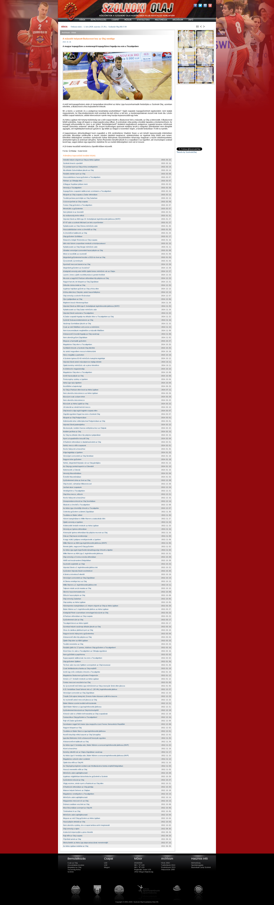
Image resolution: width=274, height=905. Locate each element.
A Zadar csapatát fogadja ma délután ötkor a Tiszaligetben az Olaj (88, 317)
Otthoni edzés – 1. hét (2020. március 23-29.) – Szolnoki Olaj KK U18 (99, 27)
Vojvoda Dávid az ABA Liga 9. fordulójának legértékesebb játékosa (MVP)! (91, 306)
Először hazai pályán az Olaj (74, 595)
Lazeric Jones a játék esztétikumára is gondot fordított (84, 275)
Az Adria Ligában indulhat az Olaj (75, 846)
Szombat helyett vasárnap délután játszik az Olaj (82, 627)
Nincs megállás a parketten (73, 355)
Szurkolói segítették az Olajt (74, 564)
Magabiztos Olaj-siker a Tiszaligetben (77, 344)
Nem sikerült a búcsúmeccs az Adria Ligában (80, 393)
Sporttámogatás (197, 865)
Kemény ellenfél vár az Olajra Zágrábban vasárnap (82, 752)
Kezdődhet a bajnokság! (72, 386)
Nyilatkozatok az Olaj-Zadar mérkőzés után (80, 310)
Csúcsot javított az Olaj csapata (75, 202)
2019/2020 (138, 863)
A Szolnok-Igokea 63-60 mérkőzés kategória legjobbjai (84, 358)
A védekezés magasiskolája (74, 369)
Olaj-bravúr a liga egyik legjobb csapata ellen (80, 411)
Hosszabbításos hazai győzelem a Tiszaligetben (81, 177)
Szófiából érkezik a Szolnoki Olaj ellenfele (79, 348)
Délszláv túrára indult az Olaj (74, 285)
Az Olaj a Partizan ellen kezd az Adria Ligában (80, 390)
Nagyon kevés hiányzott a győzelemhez (78, 634)
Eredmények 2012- (168, 867)
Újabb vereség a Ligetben (73, 522)
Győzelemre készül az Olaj (73, 780)
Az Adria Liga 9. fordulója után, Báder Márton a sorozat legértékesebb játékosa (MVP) (96, 745)
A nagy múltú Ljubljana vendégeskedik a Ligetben (82, 539)
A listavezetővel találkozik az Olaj (75, 742)
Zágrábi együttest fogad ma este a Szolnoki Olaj (81, 414)
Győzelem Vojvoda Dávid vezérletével (77, 571)
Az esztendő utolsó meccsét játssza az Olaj (80, 700)
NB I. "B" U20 (139, 867)
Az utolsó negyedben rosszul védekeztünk (79, 351)
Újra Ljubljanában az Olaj (72, 299)
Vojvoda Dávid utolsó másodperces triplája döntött (82, 362)
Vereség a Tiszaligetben (72, 188)
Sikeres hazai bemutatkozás (74, 592)
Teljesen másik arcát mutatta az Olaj (77, 588)
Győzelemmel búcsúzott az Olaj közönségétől (80, 710)
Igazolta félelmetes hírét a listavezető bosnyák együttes (84, 738)
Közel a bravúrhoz (70, 748)
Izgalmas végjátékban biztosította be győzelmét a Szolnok (85, 776)
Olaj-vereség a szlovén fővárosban (76, 296)
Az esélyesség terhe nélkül (73, 215)
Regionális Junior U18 (142, 869)
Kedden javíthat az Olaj (72, 431)
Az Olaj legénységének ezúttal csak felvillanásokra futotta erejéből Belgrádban (93, 766)
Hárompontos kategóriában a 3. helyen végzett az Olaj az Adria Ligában (90, 606)
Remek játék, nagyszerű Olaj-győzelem (78, 546)
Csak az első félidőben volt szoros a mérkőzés (81, 327)
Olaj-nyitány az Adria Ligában (74, 602)
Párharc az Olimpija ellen (72, 181)
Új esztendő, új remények (73, 261)
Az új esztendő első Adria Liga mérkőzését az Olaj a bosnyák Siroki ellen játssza (94, 686)
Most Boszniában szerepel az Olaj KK (77, 808)
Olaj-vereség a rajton (71, 829)
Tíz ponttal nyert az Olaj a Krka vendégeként (80, 167)
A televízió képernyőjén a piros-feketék (78, 832)
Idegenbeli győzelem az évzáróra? (76, 268)
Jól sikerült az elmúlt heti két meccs (76, 407)
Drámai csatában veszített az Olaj (76, 804)
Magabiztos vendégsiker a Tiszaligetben (78, 794)
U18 (105, 865)
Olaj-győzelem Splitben (72, 661)
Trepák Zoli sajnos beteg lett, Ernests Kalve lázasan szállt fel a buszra (90, 696)
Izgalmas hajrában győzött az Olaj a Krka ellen (81, 289)
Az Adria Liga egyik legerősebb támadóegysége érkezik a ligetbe (88, 550)
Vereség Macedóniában (72, 473)
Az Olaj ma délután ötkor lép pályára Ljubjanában (82, 435)
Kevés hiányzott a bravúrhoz (74, 449)
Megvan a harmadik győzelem (74, 341)
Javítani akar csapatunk (72, 487)
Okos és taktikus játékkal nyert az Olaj (78, 630)
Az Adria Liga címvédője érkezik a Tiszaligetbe (81, 508)
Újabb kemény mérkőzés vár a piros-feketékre (81, 365)
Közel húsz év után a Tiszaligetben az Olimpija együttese (85, 651)
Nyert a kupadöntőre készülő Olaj (76, 438)
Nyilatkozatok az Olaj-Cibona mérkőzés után (80, 226)
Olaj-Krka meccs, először (73, 494)
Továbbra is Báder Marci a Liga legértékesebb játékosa (84, 731)
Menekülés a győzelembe (73, 209)
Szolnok (71, 872)
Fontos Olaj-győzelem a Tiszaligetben (77, 205)
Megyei (107, 867)
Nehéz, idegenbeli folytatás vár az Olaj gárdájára (81, 463)
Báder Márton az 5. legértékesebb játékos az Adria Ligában (85, 609)
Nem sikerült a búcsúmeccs (74, 400)
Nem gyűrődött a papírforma (74, 654)
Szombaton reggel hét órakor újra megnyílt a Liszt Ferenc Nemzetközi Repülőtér (94, 724)
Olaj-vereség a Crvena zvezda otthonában (79, 557)
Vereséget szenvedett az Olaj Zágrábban (79, 578)
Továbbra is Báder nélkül (72, 515)
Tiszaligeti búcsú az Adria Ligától (75, 623)
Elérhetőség (195, 863)
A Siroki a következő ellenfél (74, 574)
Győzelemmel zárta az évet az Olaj (76, 480)
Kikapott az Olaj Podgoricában (74, 418)
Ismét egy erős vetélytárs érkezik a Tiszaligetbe (81, 672)
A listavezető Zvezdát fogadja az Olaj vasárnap (81, 334)
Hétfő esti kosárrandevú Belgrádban (77, 560)
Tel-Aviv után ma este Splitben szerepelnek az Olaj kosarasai (86, 665)
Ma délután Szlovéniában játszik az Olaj (78, 170)
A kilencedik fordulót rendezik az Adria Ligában (81, 526)
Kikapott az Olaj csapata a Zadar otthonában (80, 195)
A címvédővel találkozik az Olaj (75, 233)
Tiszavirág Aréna (74, 869)
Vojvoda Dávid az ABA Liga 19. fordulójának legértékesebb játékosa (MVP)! (92, 219)
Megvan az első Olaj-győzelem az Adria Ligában (81, 818)
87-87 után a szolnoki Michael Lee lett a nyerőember (83, 222)
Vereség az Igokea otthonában (75, 529)
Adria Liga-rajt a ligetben (72, 383)
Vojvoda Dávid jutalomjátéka (74, 425)
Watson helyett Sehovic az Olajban (76, 790)
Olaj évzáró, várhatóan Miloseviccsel (77, 484)
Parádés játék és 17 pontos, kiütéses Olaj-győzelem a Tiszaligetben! (89, 647)
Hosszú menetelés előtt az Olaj (75, 769)
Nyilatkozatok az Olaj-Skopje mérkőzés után (80, 247)
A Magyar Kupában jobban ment (75, 184)
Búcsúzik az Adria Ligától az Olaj (75, 404)
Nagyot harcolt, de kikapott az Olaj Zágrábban (80, 282)
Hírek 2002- (165, 863)
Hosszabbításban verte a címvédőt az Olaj (79, 229)
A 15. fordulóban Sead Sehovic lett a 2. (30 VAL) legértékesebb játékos (90, 689)
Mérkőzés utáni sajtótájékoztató (75, 773)
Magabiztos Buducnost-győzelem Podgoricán (80, 675)
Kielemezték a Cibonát (71, 470)
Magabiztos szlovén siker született (76, 759)
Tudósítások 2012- (168, 865)
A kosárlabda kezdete (76, 865)
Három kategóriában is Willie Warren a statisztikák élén (84, 519)
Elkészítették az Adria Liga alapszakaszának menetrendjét (85, 843)
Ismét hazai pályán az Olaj (73, 376)
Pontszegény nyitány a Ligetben (75, 379)
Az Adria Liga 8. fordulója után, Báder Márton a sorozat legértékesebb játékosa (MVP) (96, 755)
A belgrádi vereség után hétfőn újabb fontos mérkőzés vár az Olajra (89, 271)
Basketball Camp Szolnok (201, 867)
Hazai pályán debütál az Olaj (74, 822)
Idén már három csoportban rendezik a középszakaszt (84, 243)
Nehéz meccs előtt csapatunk (74, 445)
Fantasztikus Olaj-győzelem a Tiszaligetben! (80, 717)
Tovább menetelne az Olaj (73, 644)
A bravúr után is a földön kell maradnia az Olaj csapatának (85, 714)
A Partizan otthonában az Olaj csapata (77, 616)
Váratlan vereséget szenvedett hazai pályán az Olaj (83, 250)
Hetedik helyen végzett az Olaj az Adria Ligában (81, 160)
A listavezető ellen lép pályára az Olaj (77, 637)
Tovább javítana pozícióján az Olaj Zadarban (80, 198)
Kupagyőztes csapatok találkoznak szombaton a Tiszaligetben (87, 191)
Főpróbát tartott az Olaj (72, 839)
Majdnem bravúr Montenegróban (75, 303)
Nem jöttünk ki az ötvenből (73, 212)
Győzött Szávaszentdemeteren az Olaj (78, 320)
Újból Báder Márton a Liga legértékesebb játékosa (82, 707)
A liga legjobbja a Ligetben (73, 452)
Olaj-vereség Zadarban (72, 599)
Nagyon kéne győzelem (72, 459)
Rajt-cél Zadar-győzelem (72, 721)
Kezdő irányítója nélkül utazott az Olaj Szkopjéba (82, 735)
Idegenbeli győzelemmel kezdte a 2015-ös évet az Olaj (84, 257)
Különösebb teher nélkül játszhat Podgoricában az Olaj (84, 421)
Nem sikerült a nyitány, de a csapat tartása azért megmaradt (86, 825)
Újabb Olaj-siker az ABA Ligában (75, 640)
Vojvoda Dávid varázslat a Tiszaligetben (78, 313)
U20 (105, 863)
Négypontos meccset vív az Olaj (75, 801)
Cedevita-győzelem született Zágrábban (78, 512)
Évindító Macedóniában (72, 477)
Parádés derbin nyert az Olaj (74, 174)
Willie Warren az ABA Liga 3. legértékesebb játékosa (83, 553)
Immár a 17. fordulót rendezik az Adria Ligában (81, 679)
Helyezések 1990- (168, 869)
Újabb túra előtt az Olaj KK (73, 762)
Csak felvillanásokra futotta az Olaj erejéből (79, 668)
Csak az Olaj (73, 863)
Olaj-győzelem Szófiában (72, 236)
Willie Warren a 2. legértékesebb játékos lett (80, 585)
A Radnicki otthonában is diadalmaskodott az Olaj (82, 442)
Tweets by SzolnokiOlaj (187, 152)
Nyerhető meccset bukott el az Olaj (76, 264)
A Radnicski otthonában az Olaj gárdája (78, 787)
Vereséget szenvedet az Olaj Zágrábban (78, 693)
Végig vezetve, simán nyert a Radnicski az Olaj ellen (83, 783)
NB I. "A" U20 (139, 865)
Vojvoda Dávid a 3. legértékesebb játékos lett (80, 567)
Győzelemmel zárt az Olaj (73, 620)
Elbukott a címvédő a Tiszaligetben (76, 505)
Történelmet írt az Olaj (71, 811)
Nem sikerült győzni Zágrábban (75, 337)
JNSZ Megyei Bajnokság (143, 872)
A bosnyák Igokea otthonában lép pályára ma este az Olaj (85, 532)
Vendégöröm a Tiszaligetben (74, 491)
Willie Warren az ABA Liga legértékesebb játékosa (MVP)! (85, 543)
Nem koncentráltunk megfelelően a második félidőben (83, 330)
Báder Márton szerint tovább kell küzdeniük (79, 703)
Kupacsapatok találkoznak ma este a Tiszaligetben (82, 658)
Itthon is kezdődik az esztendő (75, 254)
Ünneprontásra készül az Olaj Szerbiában (79, 501)
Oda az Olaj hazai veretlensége (75, 536)
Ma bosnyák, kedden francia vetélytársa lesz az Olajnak (84, 428)
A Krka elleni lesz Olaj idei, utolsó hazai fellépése (81, 292)
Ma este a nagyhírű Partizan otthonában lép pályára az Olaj (86, 278)
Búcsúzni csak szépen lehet (74, 397)
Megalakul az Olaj (74, 867)
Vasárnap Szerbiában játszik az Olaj (77, 323)
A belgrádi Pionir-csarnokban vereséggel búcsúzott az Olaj (85, 613)
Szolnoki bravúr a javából (72, 163)
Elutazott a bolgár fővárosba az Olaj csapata (80, 240)
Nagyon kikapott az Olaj (72, 728)
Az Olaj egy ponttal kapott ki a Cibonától (78, 466)
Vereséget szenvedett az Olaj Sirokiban (78, 456)
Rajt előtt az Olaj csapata (72, 836)
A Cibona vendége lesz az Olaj (75, 581)
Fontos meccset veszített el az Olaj (76, 682)
